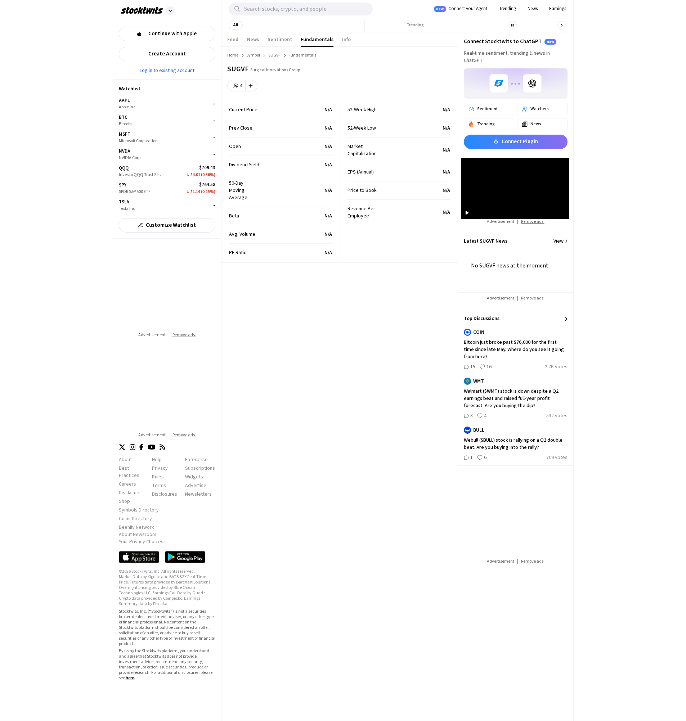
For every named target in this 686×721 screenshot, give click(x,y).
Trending (507, 8)
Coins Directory (135, 518)
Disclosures (164, 494)
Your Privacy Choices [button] (141, 541)
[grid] (167, 154)
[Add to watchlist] (251, 85)
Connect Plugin (520, 141)
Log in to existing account (167, 70)
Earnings (557, 8)
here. (130, 678)
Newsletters (198, 494)
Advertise (195, 485)
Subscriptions (200, 468)
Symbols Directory (139, 510)
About (125, 459)
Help (157, 459)
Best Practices (129, 472)
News (533, 8)
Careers (127, 484)
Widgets (194, 477)
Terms (159, 485)
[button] (170, 10)
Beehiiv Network (136, 527)
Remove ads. (184, 335)
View (558, 241)
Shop (124, 501)
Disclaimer (130, 492)
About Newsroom (137, 534)
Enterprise (196, 459)
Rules (158, 477)
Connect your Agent (461, 8)
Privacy (160, 468)
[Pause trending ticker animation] (512, 25)
